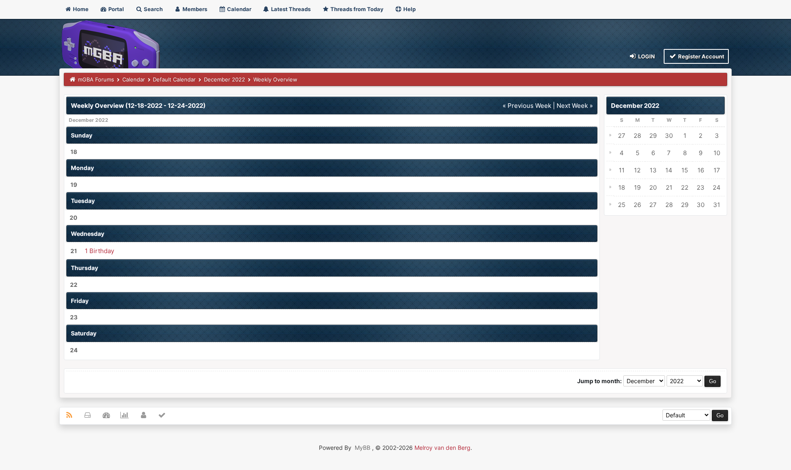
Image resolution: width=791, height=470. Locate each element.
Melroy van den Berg (442, 447)
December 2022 (224, 79)
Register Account (700, 56)
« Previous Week (527, 105)
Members (194, 9)
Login (646, 56)
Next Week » (575, 105)
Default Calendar (174, 79)
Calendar (238, 9)
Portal (115, 9)
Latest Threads (290, 9)
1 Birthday (99, 251)
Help (409, 9)
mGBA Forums (96, 79)
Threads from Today (356, 9)
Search (153, 9)
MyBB (362, 447)
